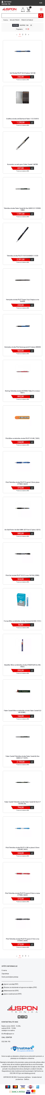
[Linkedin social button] (25, 1016)
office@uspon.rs (8, 1034)
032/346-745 (6, 4)
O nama (4, 970)
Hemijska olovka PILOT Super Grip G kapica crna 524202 (22, 300)
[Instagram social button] (22, 1016)
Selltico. (26, 1079)
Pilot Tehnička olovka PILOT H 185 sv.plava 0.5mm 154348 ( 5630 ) (22, 848)
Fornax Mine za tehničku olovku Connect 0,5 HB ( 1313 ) (22, 621)
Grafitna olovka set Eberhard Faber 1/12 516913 (22, 119)
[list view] (26, 29)
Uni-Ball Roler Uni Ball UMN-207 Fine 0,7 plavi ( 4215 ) (22, 530)
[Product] (22, 51)
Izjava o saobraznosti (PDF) (13, 994)
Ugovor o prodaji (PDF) (10, 984)
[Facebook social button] (19, 1016)
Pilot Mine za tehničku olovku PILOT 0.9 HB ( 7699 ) (23, 438)
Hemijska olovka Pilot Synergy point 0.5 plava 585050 (22, 347)
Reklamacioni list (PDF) (11, 990)
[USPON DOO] (9, 9)
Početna (5, 20)
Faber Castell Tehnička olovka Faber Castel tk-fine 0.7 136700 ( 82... (22, 803)
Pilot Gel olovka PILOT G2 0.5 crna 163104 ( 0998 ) (22, 575)
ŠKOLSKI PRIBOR (14, 20)
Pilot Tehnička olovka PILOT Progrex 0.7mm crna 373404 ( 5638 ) (22, 940)
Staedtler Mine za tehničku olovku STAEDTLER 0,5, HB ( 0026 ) (22, 666)
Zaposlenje (5, 973)
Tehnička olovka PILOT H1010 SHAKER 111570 (22, 256)
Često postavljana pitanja (10, 977)
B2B (40, 3)
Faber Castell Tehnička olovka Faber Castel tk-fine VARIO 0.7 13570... (22, 757)
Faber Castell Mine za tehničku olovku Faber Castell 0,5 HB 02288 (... (22, 711)
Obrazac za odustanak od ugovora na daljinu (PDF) (20, 987)
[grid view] (28, 29)
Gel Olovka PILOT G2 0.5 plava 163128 (22, 73)
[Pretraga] (40, 15)
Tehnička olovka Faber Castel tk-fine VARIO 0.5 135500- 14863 (22, 209)
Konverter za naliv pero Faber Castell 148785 (22, 164)
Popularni (19, 29)
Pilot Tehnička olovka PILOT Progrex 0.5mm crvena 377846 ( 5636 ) (22, 894)
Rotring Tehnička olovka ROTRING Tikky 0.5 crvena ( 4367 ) (22, 392)
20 (31, 25)
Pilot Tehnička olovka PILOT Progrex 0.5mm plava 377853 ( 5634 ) (22, 483)
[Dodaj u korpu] (32, 76)
